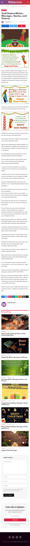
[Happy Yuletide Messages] (15, 438)
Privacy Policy (12, 524)
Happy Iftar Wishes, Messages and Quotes (14, 357)
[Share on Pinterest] (22, 26)
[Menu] (2, 2)
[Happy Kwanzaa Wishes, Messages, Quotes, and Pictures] (15, 391)
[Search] (28, 2)
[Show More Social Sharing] (27, 26)
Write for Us (20, 541)
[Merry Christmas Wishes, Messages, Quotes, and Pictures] (15, 415)
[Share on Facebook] (5, 26)
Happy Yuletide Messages (9, 450)
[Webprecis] (15, 2)
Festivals (4, 10)
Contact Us (25, 541)
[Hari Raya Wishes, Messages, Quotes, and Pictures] (15, 368)
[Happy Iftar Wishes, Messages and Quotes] (15, 345)
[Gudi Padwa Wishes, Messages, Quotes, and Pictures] (15, 38)
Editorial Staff (8, 21)
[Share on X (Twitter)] (13, 26)
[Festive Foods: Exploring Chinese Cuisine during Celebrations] (15, 322)
